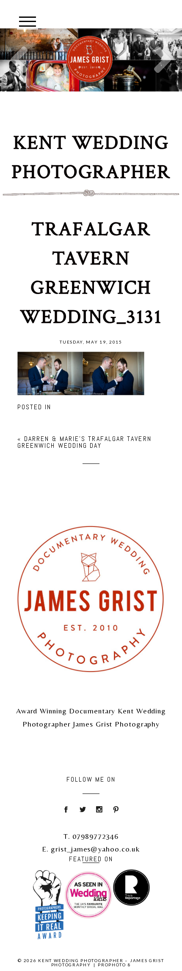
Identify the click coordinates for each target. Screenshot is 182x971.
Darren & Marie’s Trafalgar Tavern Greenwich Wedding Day (84, 442)
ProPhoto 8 (114, 964)
